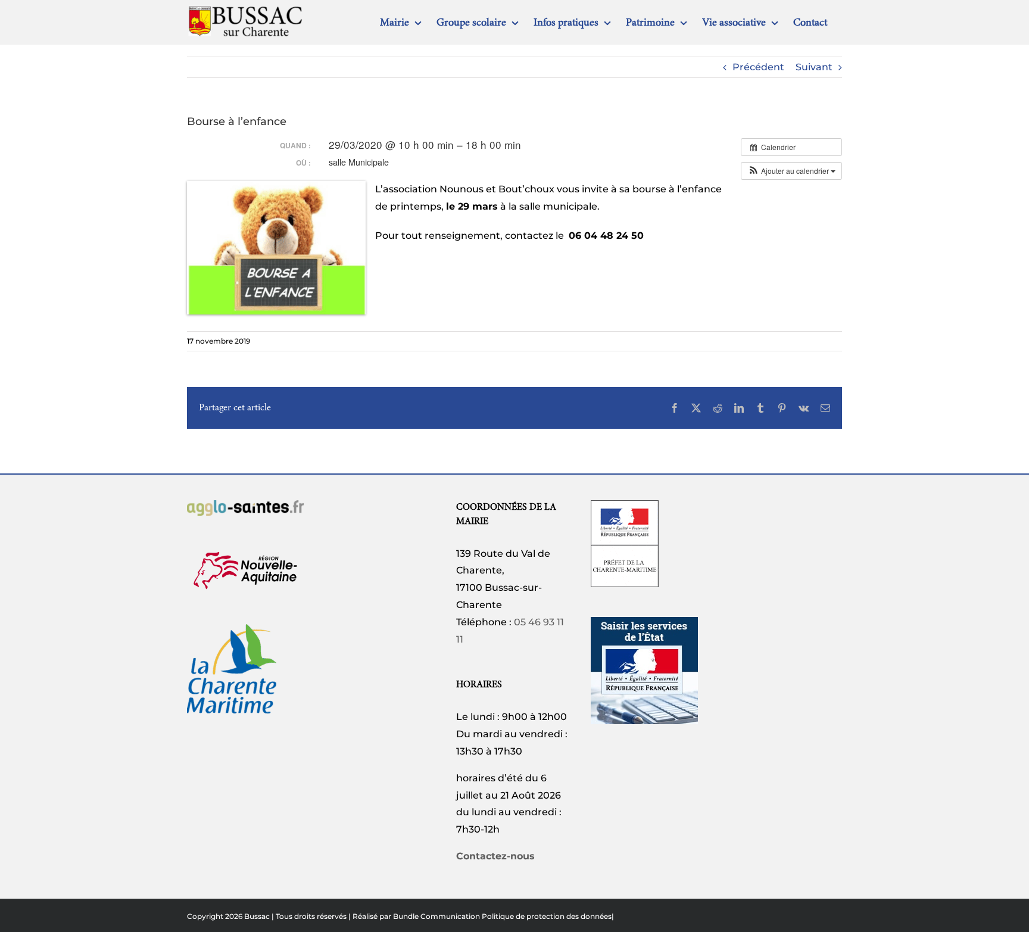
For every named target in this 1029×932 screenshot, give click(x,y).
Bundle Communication (436, 916)
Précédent (758, 67)
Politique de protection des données (547, 916)
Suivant (814, 67)
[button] (791, 171)
